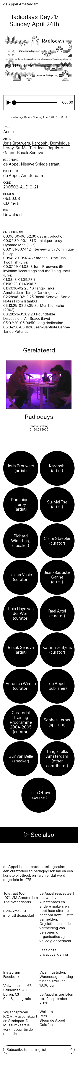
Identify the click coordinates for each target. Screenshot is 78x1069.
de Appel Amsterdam (21, 4)
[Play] (9, 102)
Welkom (46, 1011)
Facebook (11, 976)
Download (12, 215)
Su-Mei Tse (25, 148)
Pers (43, 1016)
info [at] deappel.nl (18, 915)
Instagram (11, 972)
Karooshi (40, 143)
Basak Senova (30, 153)
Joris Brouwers (16, 143)
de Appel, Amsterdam (23, 175)
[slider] (36, 102)
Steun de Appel (52, 1020)
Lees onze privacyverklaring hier (53, 954)
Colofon (46, 1024)
